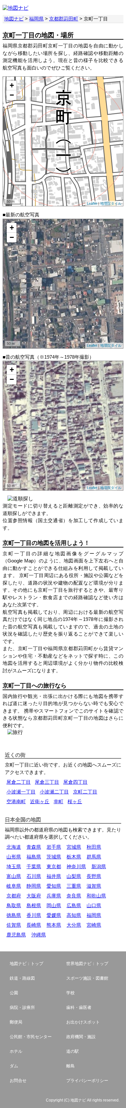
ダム (14, 1065)
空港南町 (16, 801)
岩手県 (54, 847)
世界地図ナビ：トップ (87, 963)
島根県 (33, 905)
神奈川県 (76, 866)
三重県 (74, 886)
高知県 (74, 915)
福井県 (54, 876)
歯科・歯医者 (78, 1007)
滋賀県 (94, 886)
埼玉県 (13, 866)
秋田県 (94, 847)
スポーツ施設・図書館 (87, 978)
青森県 (33, 847)
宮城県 (74, 847)
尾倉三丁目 (47, 782)
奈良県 (74, 895)
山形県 (13, 856)
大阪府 (33, 895)
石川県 (33, 876)
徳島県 (13, 915)
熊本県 (54, 925)
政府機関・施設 (81, 1036)
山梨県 (74, 876)
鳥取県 (13, 905)
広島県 (74, 905)
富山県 (13, 876)
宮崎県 (94, 925)
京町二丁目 (85, 791)
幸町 (58, 801)
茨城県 (54, 856)
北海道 (13, 847)
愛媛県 (54, 915)
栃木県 (74, 856)
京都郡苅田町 (63, 18)
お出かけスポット (83, 1022)
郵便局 (16, 1022)
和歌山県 (96, 895)
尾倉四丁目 (75, 782)
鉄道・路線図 (22, 978)
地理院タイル (110, 203)
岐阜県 (13, 886)
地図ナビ (14, 18)
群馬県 (94, 856)
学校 (70, 992)
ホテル (16, 1051)
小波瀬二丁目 (54, 791)
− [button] (12, 95)
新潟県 (98, 866)
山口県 (94, 905)
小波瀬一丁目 (21, 791)
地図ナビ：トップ (26, 963)
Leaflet (92, 203)
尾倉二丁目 (18, 782)
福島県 (33, 856)
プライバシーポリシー (87, 1080)
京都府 (13, 895)
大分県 (74, 925)
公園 (14, 992)
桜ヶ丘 (75, 801)
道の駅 (72, 1051)
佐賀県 (13, 925)
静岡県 (33, 886)
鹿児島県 (16, 934)
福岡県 (36, 18)
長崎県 (33, 925)
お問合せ (18, 1080)
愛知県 (54, 886)
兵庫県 (54, 895)
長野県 (94, 876)
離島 (70, 1065)
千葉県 (33, 866)
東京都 (54, 866)
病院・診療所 (22, 1007)
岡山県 (54, 905)
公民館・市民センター (31, 1036)
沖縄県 (38, 934)
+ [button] (12, 85)
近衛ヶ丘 (39, 801)
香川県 (33, 915)
